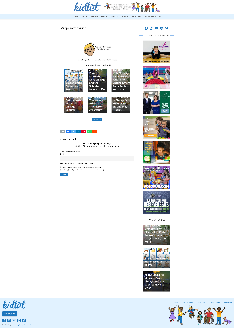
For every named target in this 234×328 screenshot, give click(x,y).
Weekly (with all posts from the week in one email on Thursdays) (83, 170)
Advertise (201, 302)
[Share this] (68, 131)
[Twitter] (166, 28)
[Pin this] (83, 131)
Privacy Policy (19, 325)
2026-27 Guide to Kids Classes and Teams (155, 261)
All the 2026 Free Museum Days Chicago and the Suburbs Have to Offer (97, 80)
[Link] (87, 6)
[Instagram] (151, 28)
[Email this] (62, 131)
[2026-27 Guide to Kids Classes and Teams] (73, 70)
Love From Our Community (221, 302)
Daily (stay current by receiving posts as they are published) (82, 167)
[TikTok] (24, 321)
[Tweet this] (73, 131)
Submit (64, 174)
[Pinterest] (161, 28)
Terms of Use (28, 325)
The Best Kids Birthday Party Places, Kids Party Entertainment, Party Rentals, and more (122, 80)
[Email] (156, 28)
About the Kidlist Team (183, 302)
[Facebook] (146, 28)
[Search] (160, 16)
